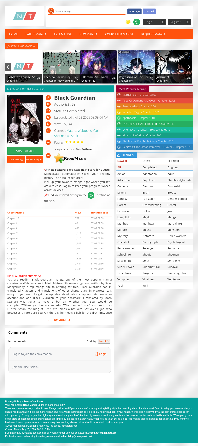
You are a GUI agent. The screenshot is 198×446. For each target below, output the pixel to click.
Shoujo (147, 254)
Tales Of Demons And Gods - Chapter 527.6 (149, 100)
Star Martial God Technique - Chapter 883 (148, 141)
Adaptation (150, 174)
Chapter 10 (13, 218)
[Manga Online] (24, 16)
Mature (71, 130)
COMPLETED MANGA (119, 34)
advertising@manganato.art (76, 436)
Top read (173, 161)
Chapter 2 (12, 263)
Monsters (173, 230)
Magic (146, 217)
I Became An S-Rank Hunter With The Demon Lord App (97, 77)
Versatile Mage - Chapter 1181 (141, 112)
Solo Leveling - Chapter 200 (139, 106)
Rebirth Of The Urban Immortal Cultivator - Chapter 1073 (157, 147)
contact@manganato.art (102, 432)
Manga (171, 217)
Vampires (123, 279)
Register (175, 22)
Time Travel (124, 273)
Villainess (149, 279)
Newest (122, 160)
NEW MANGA (88, 34)
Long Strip (124, 217)
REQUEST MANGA (153, 34)
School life (124, 254)
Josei (170, 211)
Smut (146, 261)
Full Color (149, 199)
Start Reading (16, 159)
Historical (123, 211)
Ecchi (146, 192)
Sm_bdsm (173, 261)
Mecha (147, 230)
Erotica (171, 192)
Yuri (145, 285)
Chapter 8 (12, 80)
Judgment (162, 77)
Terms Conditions (33, 401)
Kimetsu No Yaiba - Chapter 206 (142, 135)
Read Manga (30, 405)
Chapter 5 (12, 243)
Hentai (171, 205)
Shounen (173, 254)
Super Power (125, 267)
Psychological (176, 242)
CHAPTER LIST (25, 150)
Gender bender (177, 199)
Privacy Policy (13, 401)
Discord (149, 11)
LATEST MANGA (36, 34)
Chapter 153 (88, 80)
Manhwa (148, 223)
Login (149, 22)
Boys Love (149, 180)
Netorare (148, 236)
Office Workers (176, 236)
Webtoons (85, 130)
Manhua (122, 223)
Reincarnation (126, 248)
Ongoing (172, 167)
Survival (172, 267)
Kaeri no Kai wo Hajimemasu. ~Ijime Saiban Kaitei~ (59, 77)
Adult (74, 136)
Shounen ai (61, 136)
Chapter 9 (12, 223)
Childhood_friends (179, 180)
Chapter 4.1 (13, 248)
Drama (121, 192)
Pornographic (151, 242)
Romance (173, 248)
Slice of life (124, 261)
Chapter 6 (162, 80)
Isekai (146, 211)
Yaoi (96, 130)
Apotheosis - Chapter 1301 (139, 118)
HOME (13, 34)
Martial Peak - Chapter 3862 (139, 94)
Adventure (124, 180)
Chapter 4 (12, 253)
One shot (123, 242)
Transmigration (177, 273)
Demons (148, 186)
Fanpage (134, 11)
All (119, 167)
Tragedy (148, 273)
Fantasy (122, 199)
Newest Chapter (34, 159)
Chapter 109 (126, 80)
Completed (150, 167)
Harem (121, 205)
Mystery (122, 236)
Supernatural (151, 267)
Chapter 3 (12, 258)
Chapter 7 (12, 233)
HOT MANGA (63, 34)
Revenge (148, 248)
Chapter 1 (12, 268)
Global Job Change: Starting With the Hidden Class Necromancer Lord (22, 77)
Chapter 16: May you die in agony (59, 80)
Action (121, 174)
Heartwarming (152, 205)
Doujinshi (173, 186)
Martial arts (175, 223)
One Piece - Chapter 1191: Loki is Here (146, 129)
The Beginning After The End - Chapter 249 (148, 124)
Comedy (122, 186)
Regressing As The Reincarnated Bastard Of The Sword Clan (134, 77)
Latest (146, 161)
